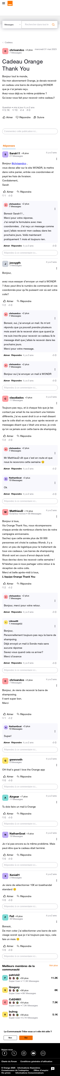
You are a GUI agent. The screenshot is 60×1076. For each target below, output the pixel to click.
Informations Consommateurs (29, 1073)
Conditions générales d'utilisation (36, 1061)
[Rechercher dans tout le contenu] (53, 24)
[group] (6, 110)
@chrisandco (19, 163)
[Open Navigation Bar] (4, 3)
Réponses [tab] (9, 145)
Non (10, 1038)
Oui (25, 1038)
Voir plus (53, 965)
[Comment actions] (57, 158)
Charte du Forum (9, 1061)
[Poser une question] (53, 1069)
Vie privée (6, 1073)
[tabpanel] (30, 555)
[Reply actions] (55, 209)
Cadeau (9, 42)
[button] (7, 246)
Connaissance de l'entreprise (15, 1070)
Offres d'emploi (41, 1070)
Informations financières (28, 1068)
